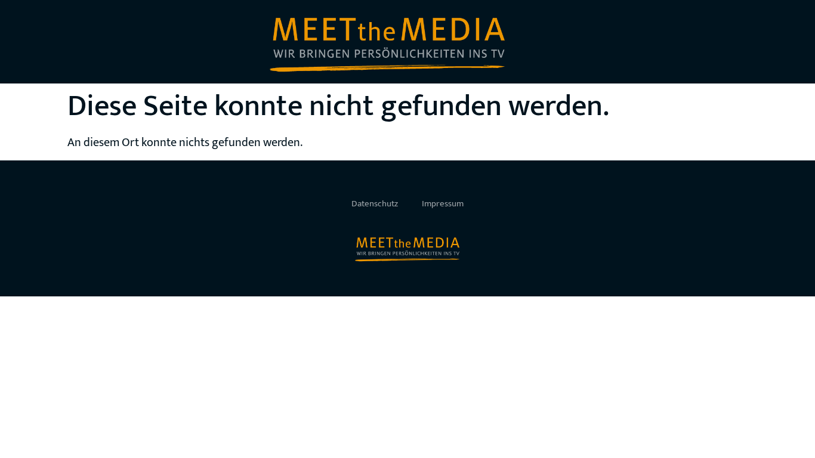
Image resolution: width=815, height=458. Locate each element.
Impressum (443, 203)
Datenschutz (374, 203)
